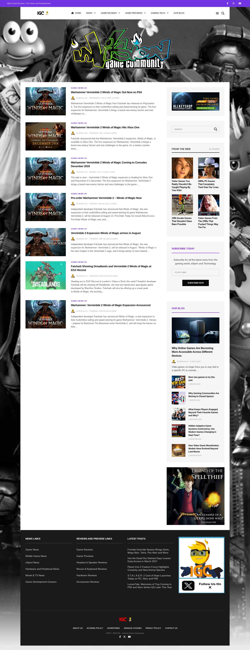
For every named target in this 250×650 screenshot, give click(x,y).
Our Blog (179, 13)
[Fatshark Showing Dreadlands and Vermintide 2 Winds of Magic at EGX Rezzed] (46, 275)
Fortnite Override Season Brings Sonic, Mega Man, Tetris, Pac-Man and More (149, 551)
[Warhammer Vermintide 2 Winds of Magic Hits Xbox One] (46, 136)
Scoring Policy (95, 628)
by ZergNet (214, 149)
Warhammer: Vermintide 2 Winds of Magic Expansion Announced (111, 305)
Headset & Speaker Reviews (92, 562)
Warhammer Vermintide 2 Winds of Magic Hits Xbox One (105, 127)
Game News (32, 549)
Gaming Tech (158, 13)
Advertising (113, 628)
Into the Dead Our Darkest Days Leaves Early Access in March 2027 (149, 560)
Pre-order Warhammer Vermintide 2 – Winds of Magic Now (106, 198)
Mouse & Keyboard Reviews (92, 569)
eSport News (32, 562)
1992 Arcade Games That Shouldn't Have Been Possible (182, 221)
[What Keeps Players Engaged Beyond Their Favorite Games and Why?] (178, 414)
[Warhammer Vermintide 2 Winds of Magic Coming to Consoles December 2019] (46, 171)
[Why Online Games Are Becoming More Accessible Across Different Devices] (195, 330)
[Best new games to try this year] (178, 382)
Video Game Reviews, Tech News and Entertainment (29, 3)
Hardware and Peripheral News (42, 569)
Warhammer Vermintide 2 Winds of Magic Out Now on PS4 (106, 92)
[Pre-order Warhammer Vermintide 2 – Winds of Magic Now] (46, 207)
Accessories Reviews (88, 581)
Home (78, 13)
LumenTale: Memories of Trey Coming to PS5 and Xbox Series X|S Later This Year (150, 586)
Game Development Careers (41, 581)
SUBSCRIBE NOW (196, 283)
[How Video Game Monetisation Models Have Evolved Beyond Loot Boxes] (178, 450)
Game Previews (133, 13)
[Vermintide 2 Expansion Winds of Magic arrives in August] (46, 242)
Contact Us (171, 628)
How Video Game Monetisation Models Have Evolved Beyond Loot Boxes (203, 448)
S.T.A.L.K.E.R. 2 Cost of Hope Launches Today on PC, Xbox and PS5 (149, 577)
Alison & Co (81, 98)
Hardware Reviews (87, 575)
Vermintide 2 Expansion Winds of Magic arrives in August (106, 233)
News (89, 13)
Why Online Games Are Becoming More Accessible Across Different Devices (192, 352)
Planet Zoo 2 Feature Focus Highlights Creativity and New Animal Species (148, 568)
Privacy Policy (153, 628)
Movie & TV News (35, 575)
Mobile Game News (36, 556)
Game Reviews (109, 13)
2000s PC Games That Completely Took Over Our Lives (208, 184)
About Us (78, 628)
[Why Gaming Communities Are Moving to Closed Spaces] (178, 398)
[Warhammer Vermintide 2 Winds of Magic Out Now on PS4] (46, 101)
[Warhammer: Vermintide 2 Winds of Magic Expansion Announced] (46, 314)
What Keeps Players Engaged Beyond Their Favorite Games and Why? (203, 412)
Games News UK (79, 88)
